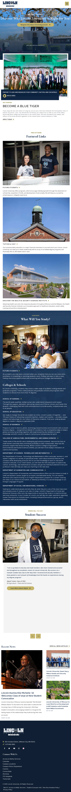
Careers (5, 769)
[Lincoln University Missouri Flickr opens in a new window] (23, 748)
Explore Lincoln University (35, 45)
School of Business (11, 424)
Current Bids (7, 771)
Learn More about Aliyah (19, 588)
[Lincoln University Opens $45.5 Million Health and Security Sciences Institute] (58, 659)
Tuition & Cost (9, 244)
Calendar (6, 761)
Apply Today (7, 119)
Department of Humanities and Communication (23, 470)
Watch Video (11, 95)
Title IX (5, 787)
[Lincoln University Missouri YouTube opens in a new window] (14, 748)
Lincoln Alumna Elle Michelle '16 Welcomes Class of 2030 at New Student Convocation (21, 696)
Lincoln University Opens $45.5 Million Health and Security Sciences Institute (57, 673)
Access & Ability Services (12, 759)
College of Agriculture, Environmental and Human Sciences (29, 438)
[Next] (38, 636)
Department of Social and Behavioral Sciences (24, 486)
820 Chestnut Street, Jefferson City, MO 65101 (20, 742)
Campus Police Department (12, 766)
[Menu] (67, 4)
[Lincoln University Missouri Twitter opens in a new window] (9, 748)
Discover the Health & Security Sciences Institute (25, 301)
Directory (6, 774)
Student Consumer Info (34, 787)
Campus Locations (9, 764)
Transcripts (6, 779)
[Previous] (32, 636)
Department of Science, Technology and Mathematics (26, 453)
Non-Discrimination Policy (51, 787)
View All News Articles (59, 646)
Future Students (10, 187)
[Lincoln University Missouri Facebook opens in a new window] (4, 748)
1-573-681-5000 (10, 744)
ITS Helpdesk (7, 776)
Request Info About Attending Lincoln (34, 25)
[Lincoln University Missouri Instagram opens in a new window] (19, 748)
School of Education (12, 412)
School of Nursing (11, 399)
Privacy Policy (7, 789)
